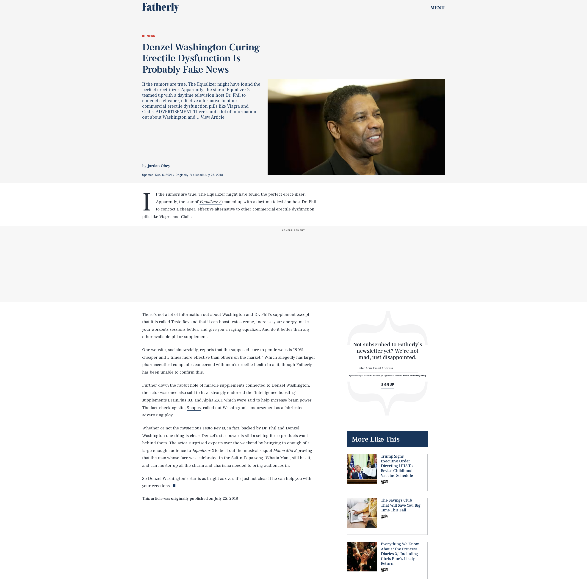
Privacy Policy (419, 375)
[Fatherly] (160, 8)
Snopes (194, 407)
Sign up (387, 384)
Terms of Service (402, 375)
